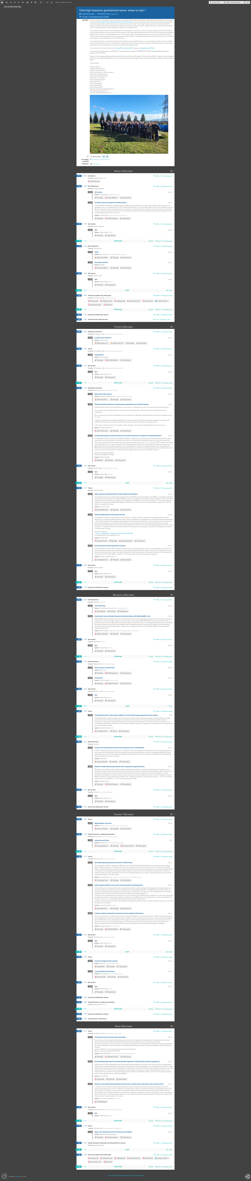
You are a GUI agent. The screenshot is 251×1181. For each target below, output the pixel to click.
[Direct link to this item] (135, 171)
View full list (96, 164)
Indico (17, 1176)
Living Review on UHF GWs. (147, 48)
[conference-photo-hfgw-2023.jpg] (103, 156)
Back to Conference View (63, 2)
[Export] (36, 2)
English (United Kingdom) (233, 2)
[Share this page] (248, 1177)
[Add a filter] (31, 2)
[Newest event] (23, 2)
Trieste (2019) (119, 48)
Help (109, 1175)
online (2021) (129, 48)
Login (247, 2)
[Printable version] (28, 2)
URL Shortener (134, 1175)
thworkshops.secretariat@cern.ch (100, 159)
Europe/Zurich (216, 2)
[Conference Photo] (129, 153)
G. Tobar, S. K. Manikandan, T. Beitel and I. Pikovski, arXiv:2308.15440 (114, 533)
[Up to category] (15, 2)
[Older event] (11, 2)
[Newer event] (19, 2)
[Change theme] (42, 2)
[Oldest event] (7, 2)
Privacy (142, 1175)
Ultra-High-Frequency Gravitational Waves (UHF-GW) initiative (115, 22)
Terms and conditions (123, 1175)
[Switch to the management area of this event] (51, 2)
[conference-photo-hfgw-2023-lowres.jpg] (107, 156)
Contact (114, 1175)
